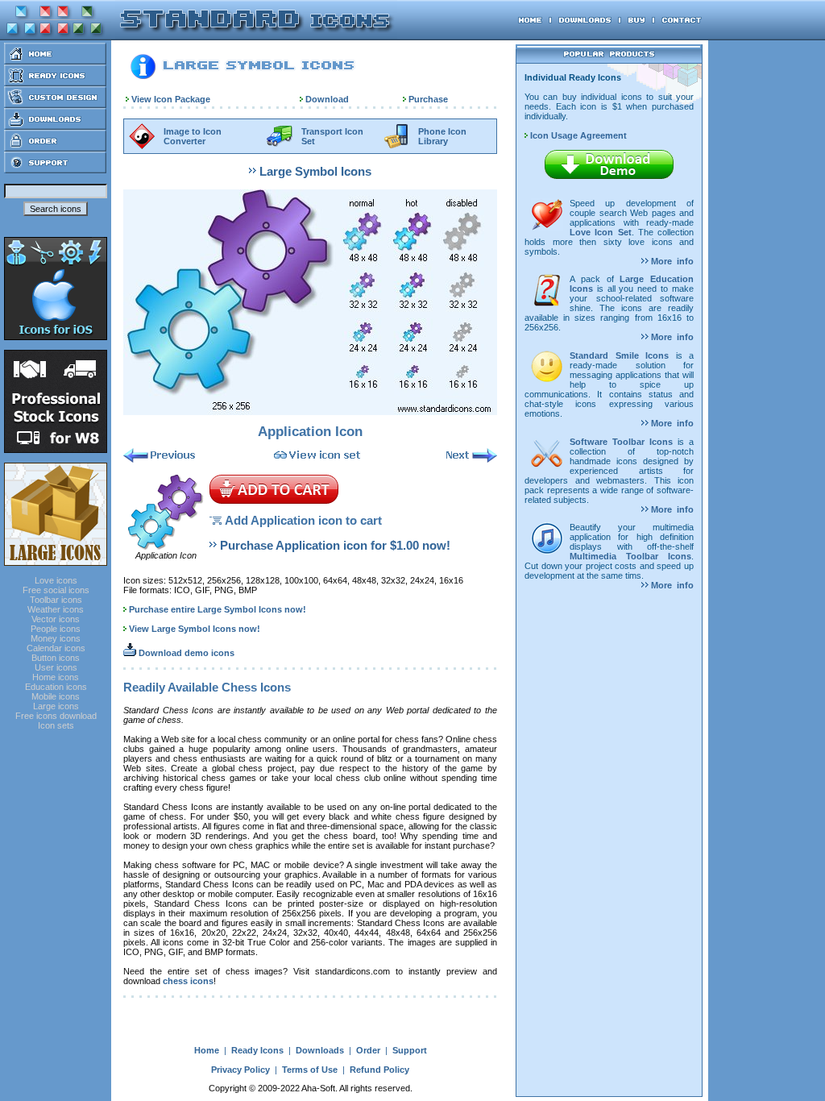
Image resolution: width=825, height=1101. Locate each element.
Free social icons (56, 590)
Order (368, 1050)
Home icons (55, 677)
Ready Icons (257, 1050)
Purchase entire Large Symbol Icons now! (217, 609)
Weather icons (55, 609)
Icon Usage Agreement (577, 135)
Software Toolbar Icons (621, 442)
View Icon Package (170, 99)
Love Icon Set (601, 232)
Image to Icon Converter (193, 136)
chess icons (188, 981)
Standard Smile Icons (619, 355)
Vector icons (55, 619)
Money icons (56, 638)
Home (206, 1050)
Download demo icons (185, 653)
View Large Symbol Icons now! (194, 629)
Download (327, 99)
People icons (56, 629)
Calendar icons (56, 648)
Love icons (56, 580)
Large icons (56, 706)
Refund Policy (379, 1069)
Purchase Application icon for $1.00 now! (335, 545)
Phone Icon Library (442, 136)
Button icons (55, 658)
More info (671, 261)
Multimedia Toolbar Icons (630, 556)
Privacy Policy (240, 1069)
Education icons (56, 687)
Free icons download (56, 716)
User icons (56, 667)
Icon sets (56, 725)
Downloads (320, 1050)
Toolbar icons (56, 600)
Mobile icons (55, 696)
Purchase (428, 99)
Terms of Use (310, 1069)
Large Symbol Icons (315, 171)
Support (409, 1050)
